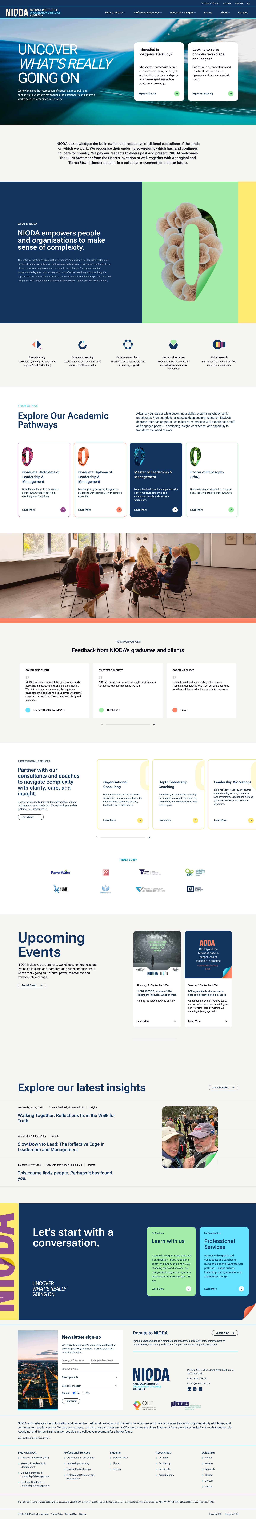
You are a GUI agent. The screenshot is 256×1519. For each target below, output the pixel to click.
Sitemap (83, 1514)
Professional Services (147, 12)
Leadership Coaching (78, 1463)
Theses (208, 1475)
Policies (117, 1469)
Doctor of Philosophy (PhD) (35, 1457)
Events (208, 1457)
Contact (209, 1480)
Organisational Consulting (80, 1457)
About (224, 12)
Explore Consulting (203, 93)
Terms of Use (71, 1514)
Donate (239, 3)
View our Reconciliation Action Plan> (34, 1438)
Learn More (28, 509)
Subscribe (71, 1401)
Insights (209, 1463)
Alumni (227, 3)
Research (210, 1469)
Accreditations (166, 1475)
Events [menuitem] (208, 12)
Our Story (163, 1457)
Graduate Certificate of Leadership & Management (40, 477)
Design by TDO (231, 1514)
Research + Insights (181, 12)
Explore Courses (147, 93)
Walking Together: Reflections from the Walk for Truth (66, 1118)
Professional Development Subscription (80, 1477)
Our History (164, 1463)
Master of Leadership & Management (33, 1465)
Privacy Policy (57, 1514)
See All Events (29, 985)
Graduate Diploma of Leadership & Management (95, 477)
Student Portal (210, 3)
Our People (164, 1469)
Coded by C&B (215, 1514)
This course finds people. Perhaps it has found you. (65, 1175)
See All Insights (220, 1087)
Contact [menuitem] (243, 12)
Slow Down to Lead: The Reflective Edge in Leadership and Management (61, 1147)
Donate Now (222, 1332)
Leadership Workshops (232, 782)
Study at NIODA (114, 12)
